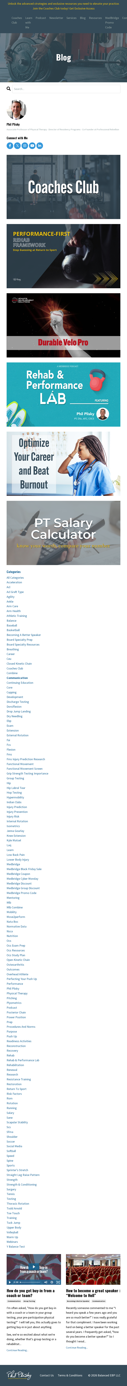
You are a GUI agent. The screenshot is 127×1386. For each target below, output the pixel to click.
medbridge (13, 864)
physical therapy (17, 993)
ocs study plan (16, 955)
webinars (12, 1242)
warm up (12, 1237)
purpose (12, 1031)
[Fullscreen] (58, 1282)
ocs (9, 941)
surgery (11, 1189)
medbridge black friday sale (24, 869)
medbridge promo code (21, 893)
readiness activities (19, 1041)
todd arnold (14, 1208)
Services (71, 18)
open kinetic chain (18, 960)
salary (10, 1113)
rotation (12, 1103)
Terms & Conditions (70, 1375)
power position (16, 1017)
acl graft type (15, 592)
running (12, 1108)
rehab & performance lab (23, 1060)
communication (14, 1301)
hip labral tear (16, 788)
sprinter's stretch (17, 1170)
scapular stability (17, 1122)
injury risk (13, 816)
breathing (13, 649)
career (11, 654)
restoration (14, 1084)
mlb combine (15, 907)
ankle (10, 601)
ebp (9, 721)
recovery (12, 1050)
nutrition (12, 936)
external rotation (17, 735)
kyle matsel (14, 840)
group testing (29, 1301)
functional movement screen (24, 768)
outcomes (13, 969)
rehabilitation (15, 1065)
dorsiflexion (14, 706)
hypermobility (15, 797)
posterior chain (16, 1012)
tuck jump (13, 1223)
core (9, 687)
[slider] (30, 1282)
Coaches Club (17, 20)
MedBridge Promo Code (112, 22)
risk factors (14, 1094)
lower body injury (18, 859)
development (15, 697)
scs (9, 1127)
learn (10, 850)
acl (8, 587)
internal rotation (17, 821)
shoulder (12, 1137)
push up (12, 1036)
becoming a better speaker (78, 1301)
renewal (12, 1070)
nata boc (12, 922)
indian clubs (14, 802)
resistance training (19, 1079)
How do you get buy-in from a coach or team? (31, 1293)
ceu (9, 659)
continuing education (20, 683)
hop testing (14, 792)
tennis (11, 1194)
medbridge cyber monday (22, 879)
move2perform (16, 917)
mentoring (13, 898)
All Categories (15, 577)
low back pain (16, 855)
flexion (11, 749)
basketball (13, 630)
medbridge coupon (18, 874)
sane (10, 1117)
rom (10, 1098)
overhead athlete (17, 974)
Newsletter (56, 18)
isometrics (13, 826)
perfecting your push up (22, 979)
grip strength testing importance (27, 773)
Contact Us (47, 1375)
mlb (9, 902)
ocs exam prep (16, 945)
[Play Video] (9, 1282)
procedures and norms (21, 1027)
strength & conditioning (22, 1184)
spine (10, 1160)
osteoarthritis (15, 964)
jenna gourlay (15, 831)
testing (11, 1199)
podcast (12, 1007)
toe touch (13, 1213)
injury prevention (17, 812)
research (12, 1074)
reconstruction (16, 1046)
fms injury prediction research (26, 759)
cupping (12, 692)
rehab (10, 1055)
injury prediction (17, 807)
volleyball (12, 1232)
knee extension (16, 836)
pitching (12, 998)
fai (8, 740)
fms (9, 754)
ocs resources (16, 950)
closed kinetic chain (19, 663)
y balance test (16, 1246)
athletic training (17, 616)
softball (11, 1151)
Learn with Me (28, 22)
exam (10, 726)
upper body (14, 1227)
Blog (83, 18)
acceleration (14, 582)
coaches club (15, 668)
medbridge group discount (23, 888)
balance (11, 620)
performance (15, 984)
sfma (10, 1132)
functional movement (20, 764)
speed (10, 1156)
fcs (9, 745)
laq (9, 845)
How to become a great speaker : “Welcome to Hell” (93, 1293)
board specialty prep (19, 640)
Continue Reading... (17, 1350)
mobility (12, 912)
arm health (14, 611)
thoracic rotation (18, 1203)
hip (9, 783)
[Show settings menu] (52, 1282)
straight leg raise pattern (23, 1175)
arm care (12, 606)
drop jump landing (19, 711)
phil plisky (13, 988)
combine (12, 673)
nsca (10, 931)
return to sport (16, 1089)
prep (9, 1022)
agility (10, 597)
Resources (95, 18)
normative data (16, 926)
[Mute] (45, 1282)
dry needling (14, 716)
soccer (11, 1141)
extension (13, 730)
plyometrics (14, 1003)
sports (11, 1165)
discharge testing (18, 702)
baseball (12, 625)
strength (12, 1180)
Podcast (41, 18)
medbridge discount (19, 883)
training (12, 1218)
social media (14, 1146)
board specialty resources (23, 644)
